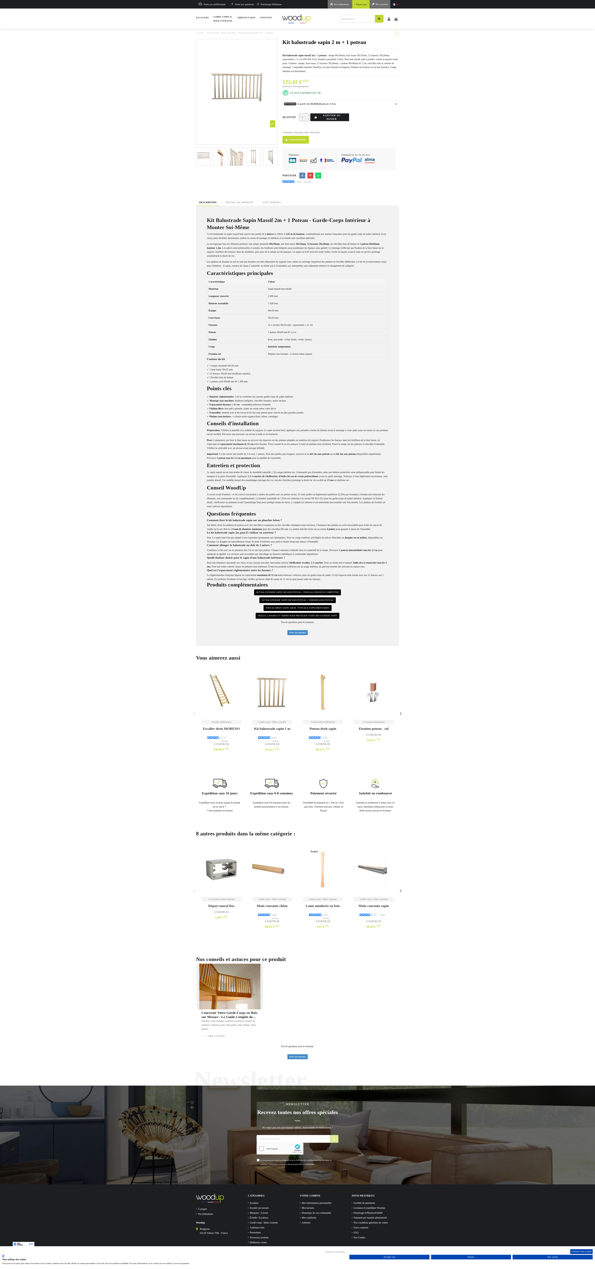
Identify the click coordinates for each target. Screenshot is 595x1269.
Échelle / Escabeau (259, 1217)
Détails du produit (239, 202)
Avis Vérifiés (271, 202)
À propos (202, 1209)
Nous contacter (361, 1227)
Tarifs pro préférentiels (214, 4)
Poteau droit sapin (323, 729)
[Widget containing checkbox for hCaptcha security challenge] (280, 1149)
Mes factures (308, 1208)
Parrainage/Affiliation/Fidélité (368, 1213)
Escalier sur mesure (259, 1208)
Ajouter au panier (331, 117)
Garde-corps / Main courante (264, 1222)
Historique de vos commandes (316, 1213)
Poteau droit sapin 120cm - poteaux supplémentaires (297, 608)
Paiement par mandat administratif (370, 1217)
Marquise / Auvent (259, 1213)
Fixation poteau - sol (373, 729)
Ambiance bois (257, 1227)
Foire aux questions (244, 4)
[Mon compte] (389, 19)
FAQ (356, 1232)
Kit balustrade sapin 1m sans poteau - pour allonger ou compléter (297, 592)
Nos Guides (359, 1237)
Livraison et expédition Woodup (369, 1208)
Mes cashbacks (309, 1217)
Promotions (255, 1232)
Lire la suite (216, 1036)
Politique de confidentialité (335, 1252)
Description (208, 202)
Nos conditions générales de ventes (371, 1222)
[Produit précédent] (396, 33)
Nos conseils (382, 4)
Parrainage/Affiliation (271, 4)
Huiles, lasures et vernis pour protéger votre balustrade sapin (297, 616)
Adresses (306, 1222)
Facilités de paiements (364, 1203)
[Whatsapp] (318, 175)
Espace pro (361, 4)
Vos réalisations (341, 4)
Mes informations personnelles (316, 1203)
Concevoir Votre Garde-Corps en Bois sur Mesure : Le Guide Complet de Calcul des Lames (229, 1015)
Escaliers (254, 1203)
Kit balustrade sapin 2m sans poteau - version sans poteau (297, 600)
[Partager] (302, 175)
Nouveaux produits (259, 1237)
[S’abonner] (334, 1139)
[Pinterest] (310, 175)
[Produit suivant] (397, 33)
